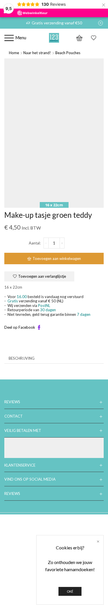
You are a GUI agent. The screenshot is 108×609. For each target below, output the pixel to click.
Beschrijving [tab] (22, 358)
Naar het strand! (37, 52)
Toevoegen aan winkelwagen (57, 258)
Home (14, 52)
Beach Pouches (67, 52)
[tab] (21, 358)
